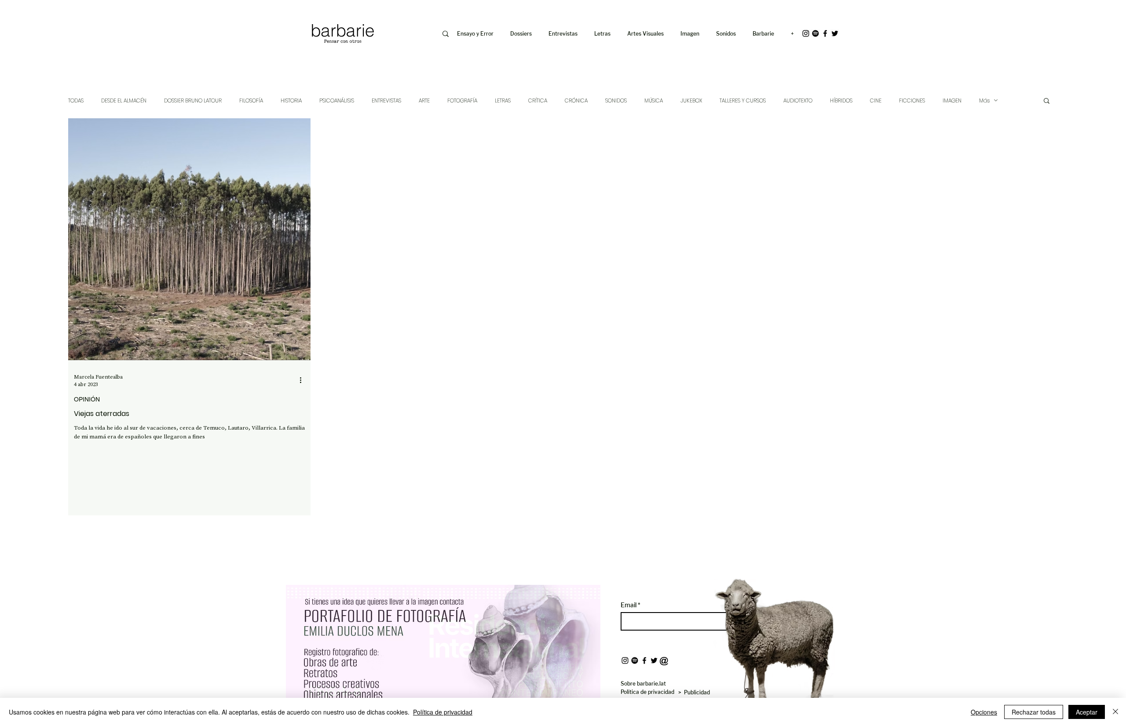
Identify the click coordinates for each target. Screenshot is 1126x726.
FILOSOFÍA (251, 100)
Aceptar (1086, 712)
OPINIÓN (87, 399)
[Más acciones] (303, 380)
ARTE (424, 100)
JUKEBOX (691, 100)
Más (984, 100)
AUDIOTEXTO (797, 100)
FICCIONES (912, 100)
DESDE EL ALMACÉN (123, 100)
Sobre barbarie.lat (643, 683)
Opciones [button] (984, 712)
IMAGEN (952, 100)
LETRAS (503, 100)
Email (629, 605)
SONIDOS (616, 100)
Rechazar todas (1034, 712)
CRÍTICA (537, 100)
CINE (875, 100)
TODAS (76, 100)
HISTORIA (291, 100)
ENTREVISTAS (386, 100)
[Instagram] (805, 33)
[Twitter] (834, 33)
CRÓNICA (576, 100)
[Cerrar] (1115, 712)
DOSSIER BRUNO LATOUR (193, 100)
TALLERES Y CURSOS (743, 100)
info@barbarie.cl (273, 13)
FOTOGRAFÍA (462, 100)
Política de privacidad (442, 712)
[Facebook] (825, 33)
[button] (691, 33)
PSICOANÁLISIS (336, 100)
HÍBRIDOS (841, 100)
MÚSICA (653, 100)
